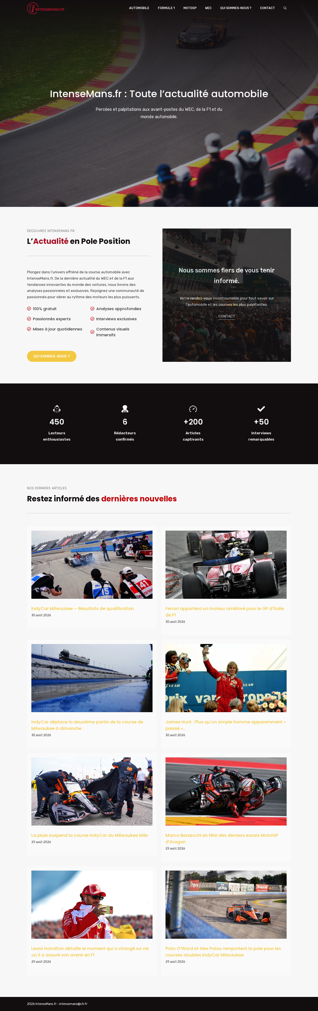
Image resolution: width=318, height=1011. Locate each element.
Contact (267, 8)
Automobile (139, 8)
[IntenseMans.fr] (46, 8)
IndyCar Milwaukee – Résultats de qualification (82, 608)
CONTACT (226, 316)
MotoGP (189, 8)
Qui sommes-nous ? (235, 8)
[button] (285, 8)
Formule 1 (166, 8)
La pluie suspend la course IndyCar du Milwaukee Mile (89, 835)
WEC (208, 8)
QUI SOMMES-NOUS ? (52, 356)
